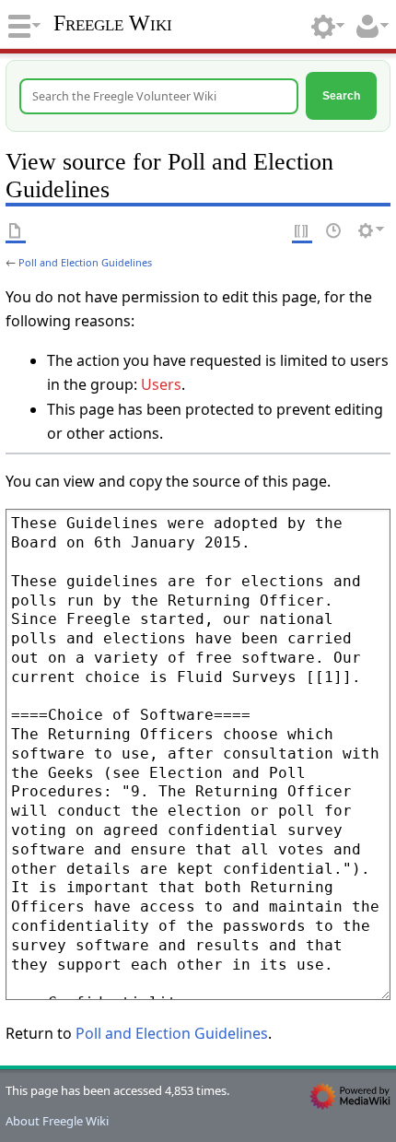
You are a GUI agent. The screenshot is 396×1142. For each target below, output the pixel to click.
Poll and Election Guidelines (85, 262)
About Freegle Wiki (57, 1121)
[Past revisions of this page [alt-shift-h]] (334, 230)
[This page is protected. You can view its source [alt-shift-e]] (302, 230)
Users (161, 384)
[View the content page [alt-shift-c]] (16, 230)
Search (341, 95)
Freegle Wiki (112, 23)
